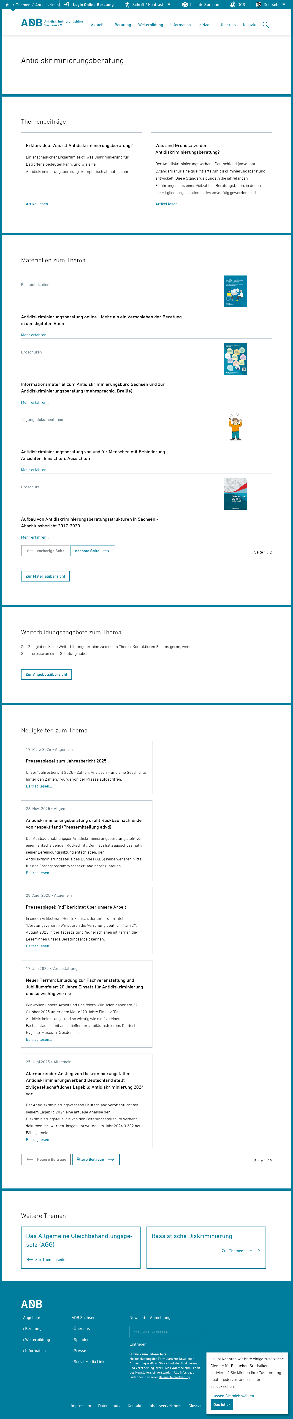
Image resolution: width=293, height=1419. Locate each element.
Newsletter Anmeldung (150, 1317)
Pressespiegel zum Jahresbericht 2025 (66, 760)
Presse (80, 1350)
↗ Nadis (205, 24)
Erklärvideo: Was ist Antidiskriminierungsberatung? (79, 145)
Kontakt (250, 24)
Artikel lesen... (38, 203)
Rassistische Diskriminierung (192, 1235)
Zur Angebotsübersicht (46, 674)
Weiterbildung (150, 24)
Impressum (81, 1405)
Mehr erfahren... (35, 334)
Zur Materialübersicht (45, 576)
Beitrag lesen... (39, 786)
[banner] (52, 23)
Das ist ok (222, 1404)
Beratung (123, 24)
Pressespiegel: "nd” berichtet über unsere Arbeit (76, 907)
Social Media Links (90, 1361)
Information (180, 24)
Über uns (228, 24)
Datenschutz (109, 1405)
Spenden (82, 1339)
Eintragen (138, 1344)
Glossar (195, 1405)
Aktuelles (99, 24)
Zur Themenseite (49, 1259)
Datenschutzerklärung (174, 1377)
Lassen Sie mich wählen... (234, 1395)
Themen (23, 4)
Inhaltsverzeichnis (165, 1405)
